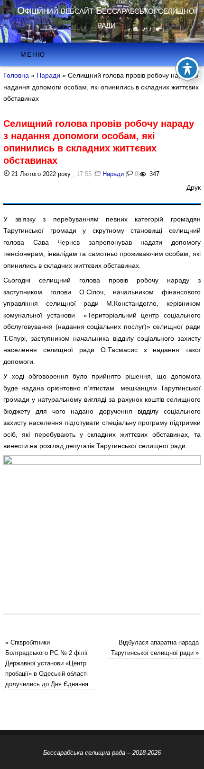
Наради (48, 75)
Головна (16, 75)
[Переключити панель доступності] (187, 68)
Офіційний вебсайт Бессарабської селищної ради (106, 17)
